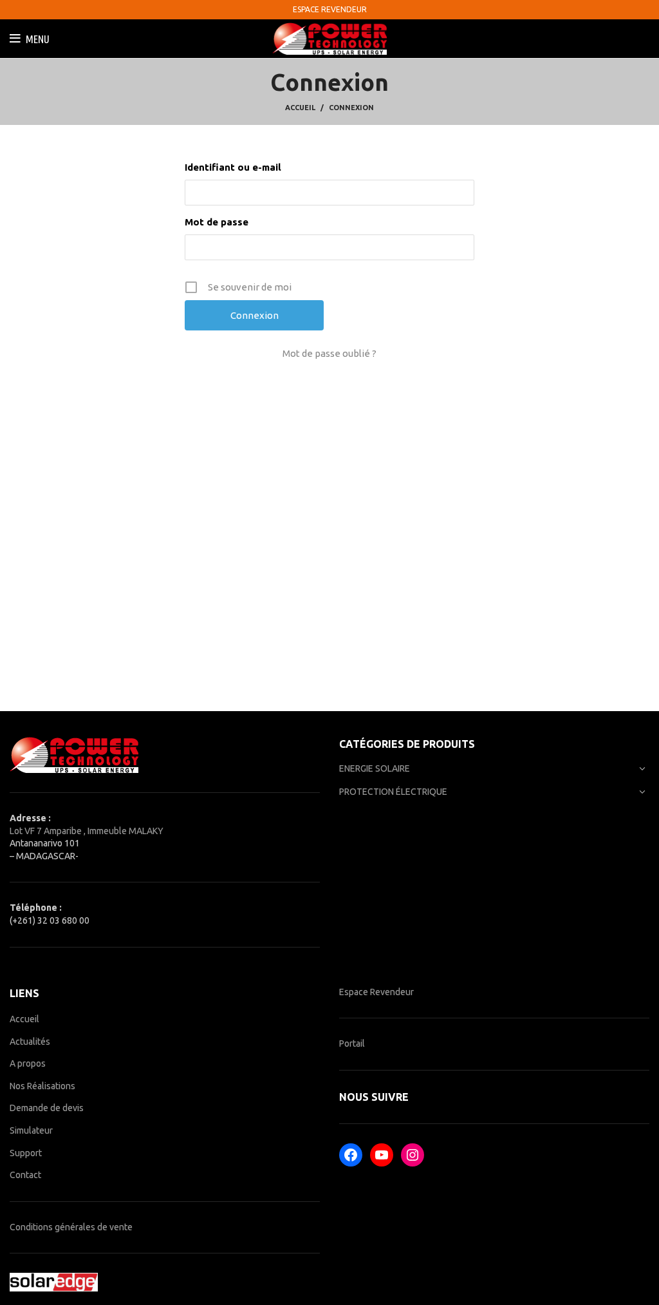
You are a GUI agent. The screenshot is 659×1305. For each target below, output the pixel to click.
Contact (25, 1175)
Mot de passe (216, 221)
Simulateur (31, 1130)
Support (26, 1153)
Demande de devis (47, 1108)
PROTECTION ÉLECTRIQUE (393, 791)
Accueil (300, 107)
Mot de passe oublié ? (329, 353)
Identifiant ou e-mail (233, 167)
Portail (352, 1043)
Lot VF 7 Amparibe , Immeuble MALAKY (86, 831)
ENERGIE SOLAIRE (374, 768)
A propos (28, 1063)
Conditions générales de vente (71, 1227)
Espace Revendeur (376, 992)
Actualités (30, 1041)
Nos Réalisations (42, 1086)
